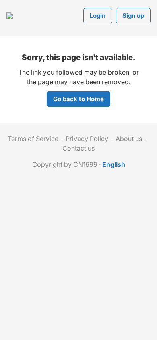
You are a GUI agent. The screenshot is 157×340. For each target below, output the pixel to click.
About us (129, 139)
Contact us (78, 148)
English (113, 164)
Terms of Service (33, 139)
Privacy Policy (87, 139)
